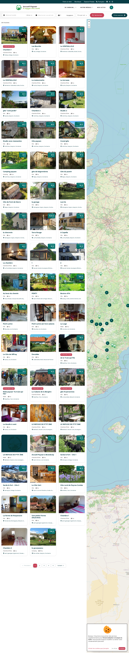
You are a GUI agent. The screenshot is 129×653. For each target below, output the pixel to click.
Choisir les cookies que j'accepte (98, 648)
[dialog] (107, 637)
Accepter (122, 648)
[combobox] (15, 15)
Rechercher (98, 15)
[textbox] (15, 15)
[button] (88, 351)
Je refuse (114, 648)
